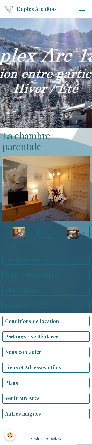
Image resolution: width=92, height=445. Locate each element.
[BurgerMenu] (82, 9)
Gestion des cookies (46, 438)
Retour (45, 233)
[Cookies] (9, 435)
